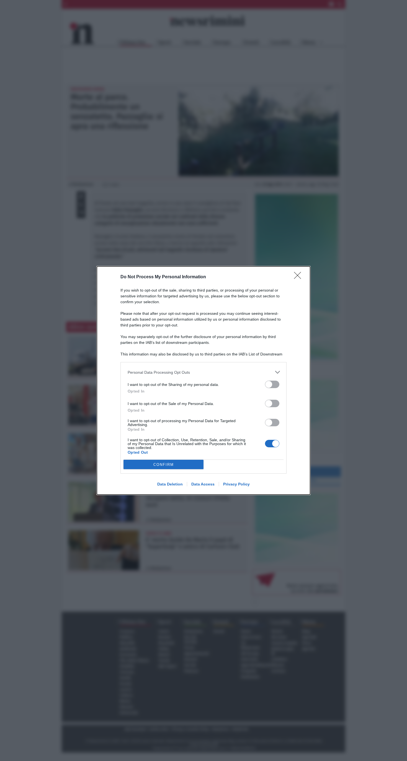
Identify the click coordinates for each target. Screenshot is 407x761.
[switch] (272, 384)
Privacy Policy (236, 484)
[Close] (299, 277)
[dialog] (203, 380)
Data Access (203, 484)
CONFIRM (163, 465)
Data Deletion (170, 484)
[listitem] (203, 372)
